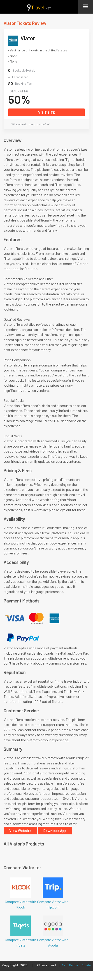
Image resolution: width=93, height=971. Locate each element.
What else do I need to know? (29, 124)
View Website (20, 830)
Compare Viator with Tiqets (20, 942)
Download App (54, 830)
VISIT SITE (46, 112)
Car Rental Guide (76, 965)
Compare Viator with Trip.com (52, 904)
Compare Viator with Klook (20, 904)
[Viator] (14, 42)
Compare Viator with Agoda (52, 942)
